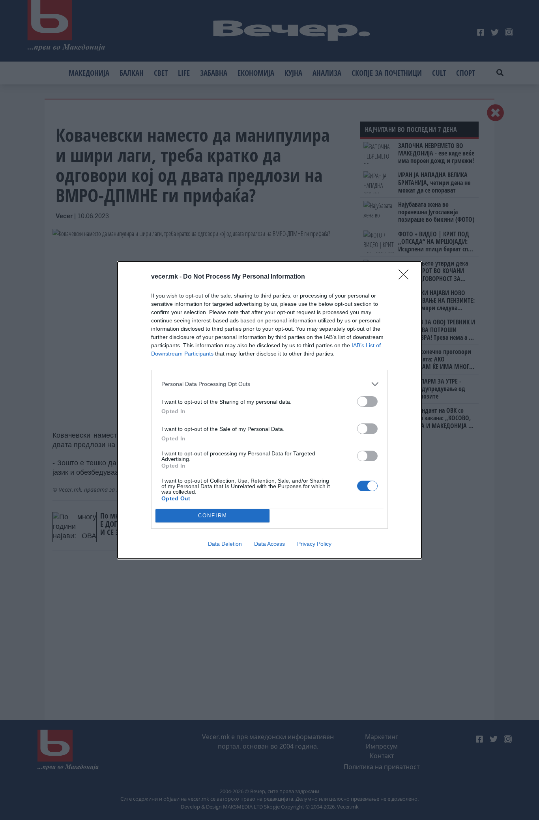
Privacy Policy (314, 544)
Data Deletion (225, 544)
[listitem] (269, 384)
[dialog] (269, 410)
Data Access (269, 544)
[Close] (406, 277)
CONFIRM (212, 516)
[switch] (367, 401)
